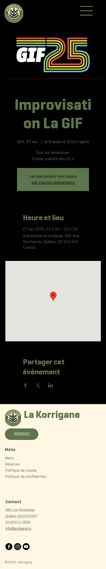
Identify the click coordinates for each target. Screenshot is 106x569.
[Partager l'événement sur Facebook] (25, 385)
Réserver (12, 464)
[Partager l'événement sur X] (38, 385)
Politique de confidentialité (27, 476)
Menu (9, 458)
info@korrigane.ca (18, 528)
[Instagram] (17, 546)
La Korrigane (52, 414)
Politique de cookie (21, 470)
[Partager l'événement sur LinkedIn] (50, 385)
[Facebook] (8, 546)
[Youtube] (26, 546)
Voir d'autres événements (53, 182)
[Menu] (86, 10)
